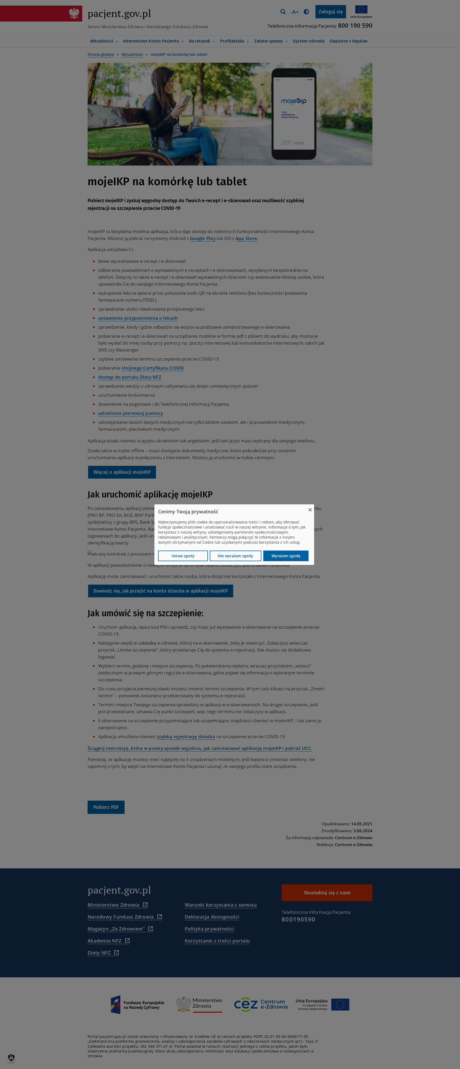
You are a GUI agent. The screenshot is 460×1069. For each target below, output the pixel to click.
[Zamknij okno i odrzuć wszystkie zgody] (310, 507)
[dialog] (234, 534)
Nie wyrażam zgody (235, 555)
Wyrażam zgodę (286, 555)
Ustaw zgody (183, 555)
